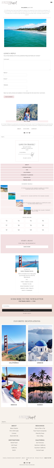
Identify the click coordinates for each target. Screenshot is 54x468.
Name (6, 72)
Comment (6, 59)
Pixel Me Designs (30, 464)
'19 (31, 225)
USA (27, 169)
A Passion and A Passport (9, 2)
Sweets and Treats (27, 288)
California (27, 172)
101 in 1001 (26, 128)
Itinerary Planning (27, 174)
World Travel (14, 442)
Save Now (27, 246)
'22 (19, 230)
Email (5, 78)
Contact (34, 128)
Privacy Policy (39, 457)
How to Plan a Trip (40, 428)
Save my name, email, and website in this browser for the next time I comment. (24, 93)
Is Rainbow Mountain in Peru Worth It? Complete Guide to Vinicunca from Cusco (35, 203)
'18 (18, 225)
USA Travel (14, 445)
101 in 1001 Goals (14, 431)
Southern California (40, 447)
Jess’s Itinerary (27, 290)
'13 (6, 221)
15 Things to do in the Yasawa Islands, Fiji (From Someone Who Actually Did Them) (35, 188)
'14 (18, 221)
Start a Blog (40, 436)
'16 (43, 221)
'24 (43, 230)
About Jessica (14, 428)
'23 (31, 230)
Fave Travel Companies (39, 431)
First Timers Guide (27, 281)
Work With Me (14, 436)
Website (6, 85)
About (19, 128)
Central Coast (40, 450)
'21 (6, 230)
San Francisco (40, 442)
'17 (6, 225)
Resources (27, 177)
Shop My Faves (40, 433)
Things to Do (27, 283)
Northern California (40, 445)
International (27, 167)
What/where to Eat (27, 286)
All (27, 279)
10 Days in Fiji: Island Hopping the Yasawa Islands (35, 195)
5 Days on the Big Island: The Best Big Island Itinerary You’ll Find (35, 211)
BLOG (14, 450)
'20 (43, 225)
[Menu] (51, 2)
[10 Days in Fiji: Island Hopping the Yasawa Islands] (12, 196)
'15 (31, 221)
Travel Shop (27, 179)
